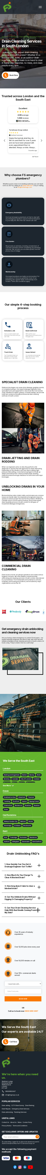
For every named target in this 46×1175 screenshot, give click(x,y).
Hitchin (30, 821)
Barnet (24, 775)
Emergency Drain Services (20, 1109)
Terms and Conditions (20, 1126)
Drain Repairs (6, 1109)
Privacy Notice (6, 1126)
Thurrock (31, 797)
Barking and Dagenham (11, 775)
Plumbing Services (20, 1112)
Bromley (7, 779)
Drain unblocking (7, 1112)
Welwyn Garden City (10, 821)
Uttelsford (21, 797)
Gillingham (15, 841)
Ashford (6, 841)
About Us (13, 1122)
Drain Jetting (6, 1105)
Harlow (24, 801)
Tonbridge (13, 837)
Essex (6, 809)
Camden (15, 779)
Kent (5, 837)
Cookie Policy (27, 1122)
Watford (23, 821)
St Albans (17, 825)
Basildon (37, 805)
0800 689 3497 (31, 1011)
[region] (23, 141)
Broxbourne (27, 825)
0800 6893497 (28, 185)
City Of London (26, 779)
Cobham (37, 779)
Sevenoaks (26, 841)
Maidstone (33, 837)
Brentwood (18, 805)
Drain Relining (29, 1105)
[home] (7, 7)
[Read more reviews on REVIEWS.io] (23, 121)
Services (5, 37)
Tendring (7, 801)
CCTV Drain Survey (17, 1105)
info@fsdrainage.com (24, 187)
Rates (20, 1122)
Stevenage (7, 825)
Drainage (13, 37)
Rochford (16, 801)
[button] (40, 7)
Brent (38, 775)
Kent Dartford (36, 841)
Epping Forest (34, 801)
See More (7, 785)
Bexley (31, 775)
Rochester (23, 837)
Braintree (28, 805)
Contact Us (5, 1122)
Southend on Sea (9, 797)
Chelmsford (8, 805)
